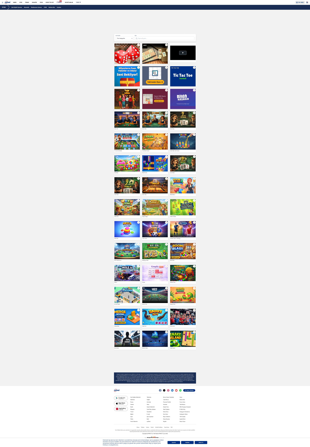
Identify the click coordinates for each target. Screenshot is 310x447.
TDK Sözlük (182, 416)
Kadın (131, 407)
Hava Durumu (166, 419)
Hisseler (165, 404)
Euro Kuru (165, 414)
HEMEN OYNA (127, 55)
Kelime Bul (52, 7)
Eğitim (131, 414)
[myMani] (59, 2)
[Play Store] (121, 398)
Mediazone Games (36, 7)
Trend (131, 411)
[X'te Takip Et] (164, 390)
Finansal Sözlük (167, 402)
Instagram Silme (183, 414)
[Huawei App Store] (121, 409)
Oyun (181, 397)
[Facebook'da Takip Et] (160, 390)
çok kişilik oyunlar (176, 374)
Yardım (147, 427)
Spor (131, 416)
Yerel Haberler (134, 421)
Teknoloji (149, 397)
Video (131, 419)
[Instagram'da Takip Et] (168, 390)
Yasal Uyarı (166, 427)
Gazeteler (149, 411)
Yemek (132, 404)
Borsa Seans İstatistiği (168, 397)
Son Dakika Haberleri (135, 397)
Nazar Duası (182, 421)
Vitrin (148, 404)
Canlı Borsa (166, 399)
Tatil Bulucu (182, 404)
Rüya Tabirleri (166, 416)
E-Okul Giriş (182, 409)
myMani (148, 421)
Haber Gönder (190, 390)
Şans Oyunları (150, 416)
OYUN (4, 7)
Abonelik (26, 7)
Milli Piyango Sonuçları (185, 407)
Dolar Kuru (165, 411)
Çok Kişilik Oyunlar (16, 7)
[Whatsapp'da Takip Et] (180, 390)
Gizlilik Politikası (159, 427)
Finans (131, 402)
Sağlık (148, 399)
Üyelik (152, 427)
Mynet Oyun (143, 374)
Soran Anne (182, 402)
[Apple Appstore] (121, 403)
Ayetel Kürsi (182, 419)
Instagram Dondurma (185, 411)
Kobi (148, 419)
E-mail (148, 414)
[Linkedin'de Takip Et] (172, 390)
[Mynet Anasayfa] (7, 2)
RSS (172, 427)
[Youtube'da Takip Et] (176, 390)
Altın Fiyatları (166, 409)
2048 (45, 7)
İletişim (142, 427)
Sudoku (59, 7)
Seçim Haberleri (151, 407)
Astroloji (149, 402)
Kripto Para (166, 407)
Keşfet (164, 421)
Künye (138, 427)
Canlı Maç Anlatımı (151, 409)
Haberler (132, 399)
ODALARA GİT (127, 60)
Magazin (132, 409)
